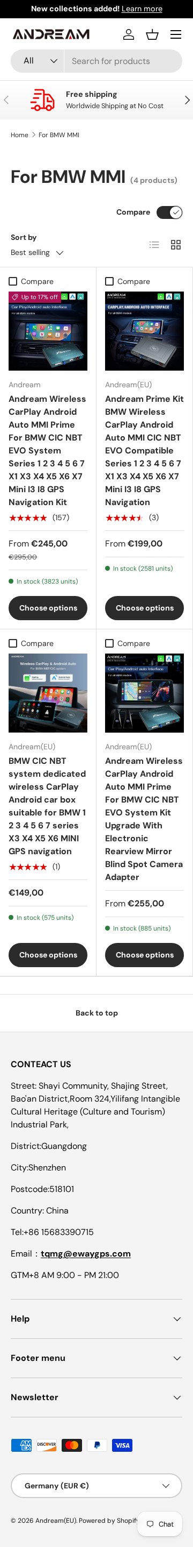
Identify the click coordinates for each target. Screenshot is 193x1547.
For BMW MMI (59, 135)
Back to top (97, 1013)
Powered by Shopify (109, 1520)
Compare (133, 212)
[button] (152, 34)
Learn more (142, 8)
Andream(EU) (55, 1520)
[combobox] (96, 61)
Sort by (24, 237)
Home (19, 135)
